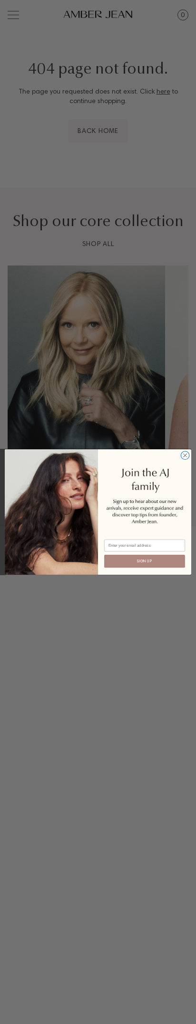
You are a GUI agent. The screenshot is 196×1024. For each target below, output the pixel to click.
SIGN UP (144, 561)
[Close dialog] (185, 455)
